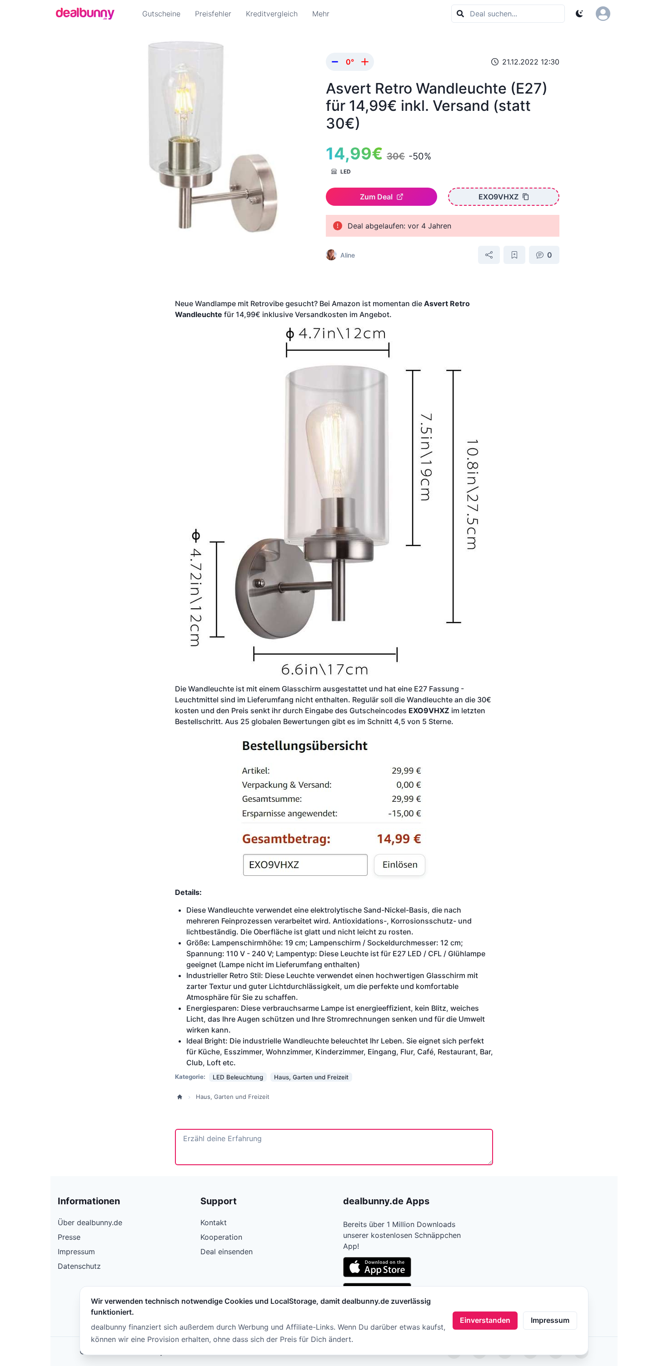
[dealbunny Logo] (88, 14)
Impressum (550, 1320)
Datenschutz (79, 1266)
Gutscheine (161, 13)
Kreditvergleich (272, 13)
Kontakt (213, 1222)
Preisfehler (213, 13)
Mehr (320, 13)
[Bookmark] (514, 255)
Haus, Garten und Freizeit (232, 1096)
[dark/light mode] (579, 14)
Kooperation (221, 1237)
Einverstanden (485, 1320)
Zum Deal (376, 196)
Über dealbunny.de (90, 1222)
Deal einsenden (226, 1251)
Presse (69, 1237)
